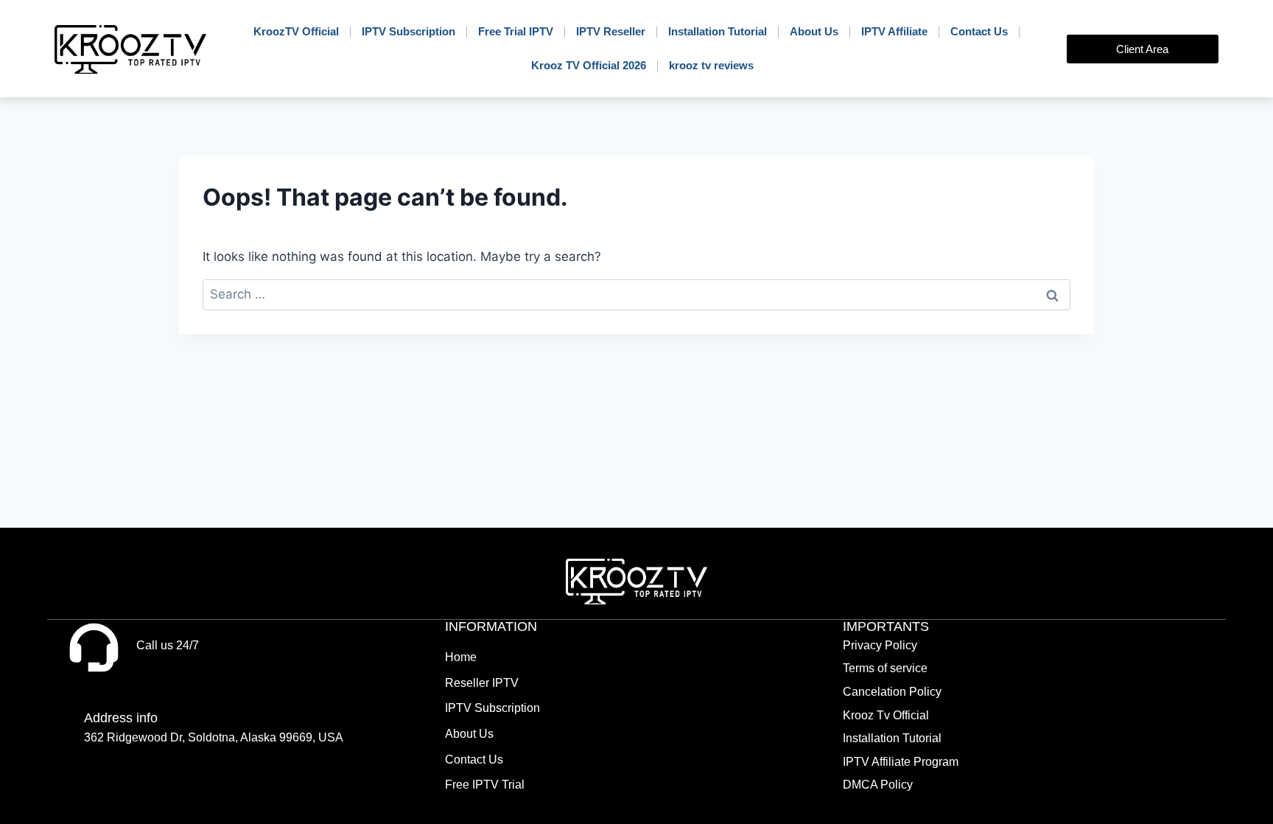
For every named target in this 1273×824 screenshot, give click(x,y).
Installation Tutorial (717, 31)
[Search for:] (636, 294)
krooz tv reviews (711, 65)
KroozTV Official (296, 31)
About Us (814, 31)
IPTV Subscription (408, 31)
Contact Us (979, 31)
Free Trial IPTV (515, 31)
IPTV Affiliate (894, 31)
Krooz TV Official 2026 (588, 65)
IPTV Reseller (610, 31)
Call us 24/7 (167, 645)
